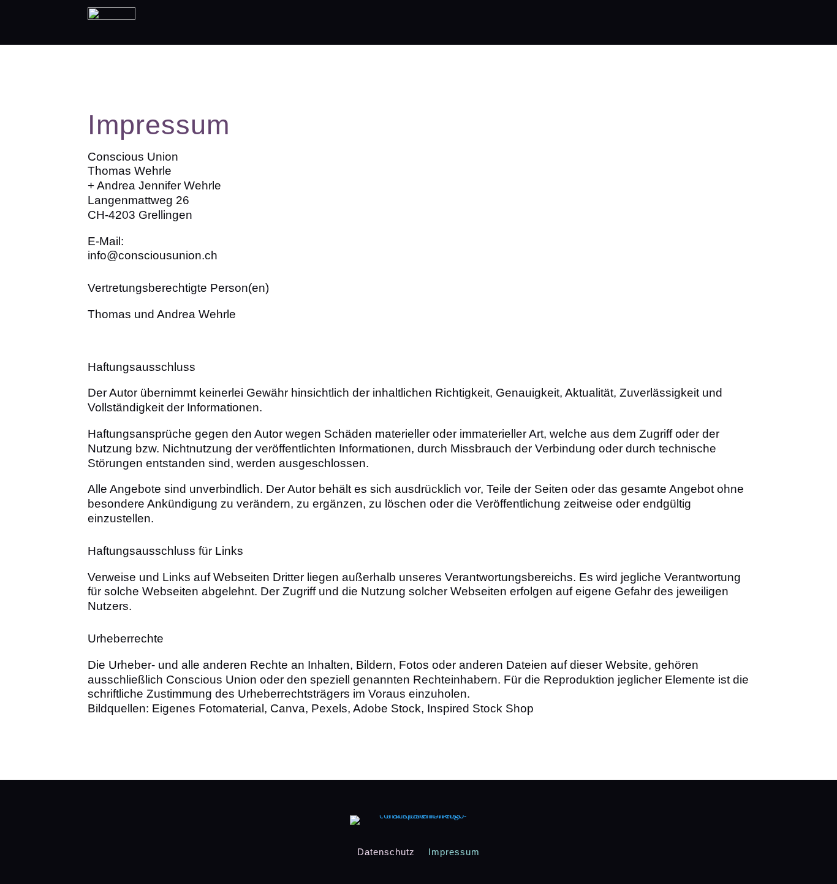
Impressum (454, 851)
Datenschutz (386, 851)
